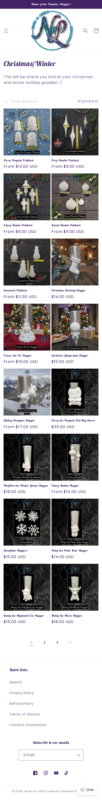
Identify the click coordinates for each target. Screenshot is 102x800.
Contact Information (28, 725)
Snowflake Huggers (16, 550)
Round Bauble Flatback (66, 225)
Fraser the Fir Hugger (18, 355)
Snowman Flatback (15, 290)
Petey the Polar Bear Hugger (69, 550)
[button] (6, 31)
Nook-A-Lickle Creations (42, 791)
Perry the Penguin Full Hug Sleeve (73, 420)
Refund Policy (21, 703)
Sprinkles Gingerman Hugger (69, 355)
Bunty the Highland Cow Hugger (24, 615)
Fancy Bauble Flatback (18, 225)
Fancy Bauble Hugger (65, 485)
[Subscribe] (78, 755)
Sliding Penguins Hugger (19, 420)
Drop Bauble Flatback (65, 160)
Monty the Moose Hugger (66, 615)
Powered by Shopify (75, 791)
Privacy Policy (21, 693)
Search (15, 682)
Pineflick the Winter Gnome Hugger (26, 485)
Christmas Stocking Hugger (68, 290)
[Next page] (70, 642)
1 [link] (31, 642)
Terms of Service (24, 714)
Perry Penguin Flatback (19, 160)
